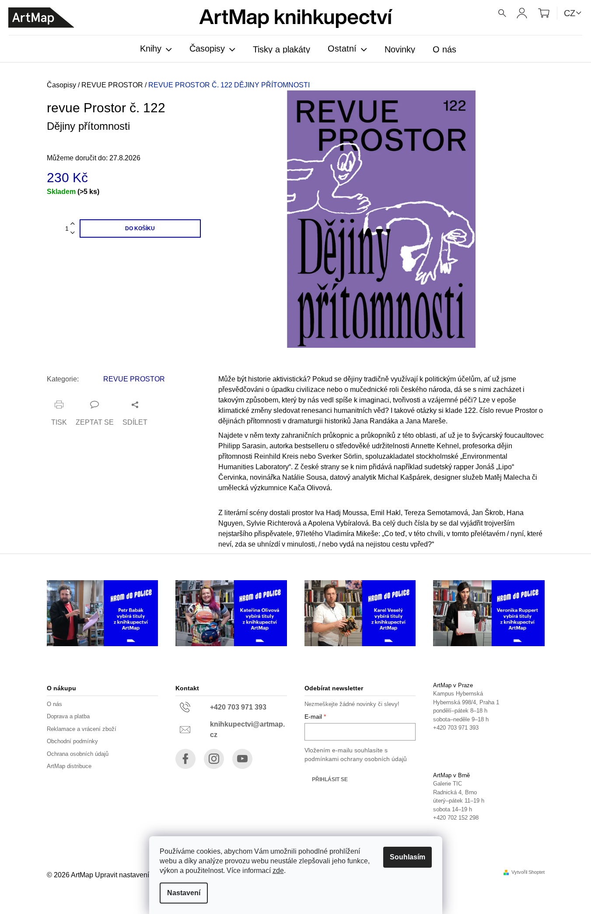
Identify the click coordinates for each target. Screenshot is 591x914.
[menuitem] (156, 49)
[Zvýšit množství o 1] (72, 223)
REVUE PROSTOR (134, 379)
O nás (54, 704)
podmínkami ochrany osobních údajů (355, 758)
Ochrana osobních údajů (77, 754)
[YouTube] (242, 759)
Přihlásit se (330, 779)
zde (278, 870)
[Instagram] (214, 759)
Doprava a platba (68, 716)
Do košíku (140, 228)
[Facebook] (185, 759)
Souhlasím (407, 857)
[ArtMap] (41, 17)
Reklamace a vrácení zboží (81, 729)
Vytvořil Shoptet (528, 872)
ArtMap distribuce (69, 766)
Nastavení (183, 893)
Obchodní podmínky (72, 741)
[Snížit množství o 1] (72, 233)
